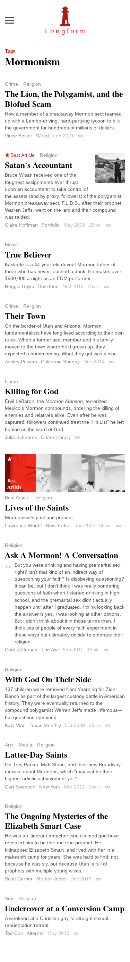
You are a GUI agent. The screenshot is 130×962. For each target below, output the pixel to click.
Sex (9, 898)
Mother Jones (51, 878)
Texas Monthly (45, 725)
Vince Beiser (18, 135)
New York (49, 787)
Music (11, 244)
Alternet (35, 933)
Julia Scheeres (21, 437)
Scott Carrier (19, 878)
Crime (11, 84)
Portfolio (51, 225)
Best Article (22, 155)
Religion (32, 84)
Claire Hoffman (21, 225)
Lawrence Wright (23, 525)
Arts (9, 744)
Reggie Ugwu (19, 286)
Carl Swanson (20, 787)
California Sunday (60, 361)
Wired (42, 135)
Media (25, 744)
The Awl (50, 649)
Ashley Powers (21, 361)
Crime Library (56, 437)
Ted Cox (14, 933)
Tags (10, 50)
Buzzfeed (48, 286)
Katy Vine (15, 725)
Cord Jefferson (21, 649)
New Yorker (58, 525)
